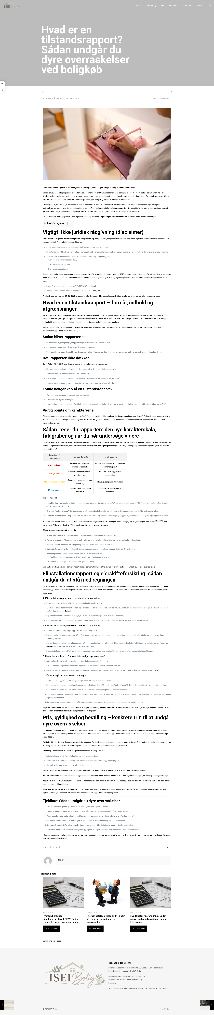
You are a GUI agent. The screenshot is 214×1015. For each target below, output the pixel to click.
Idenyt (155, 670)
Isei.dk (58, 98)
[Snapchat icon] (168, 1009)
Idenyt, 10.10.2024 (98, 734)
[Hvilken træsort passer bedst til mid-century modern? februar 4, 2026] (7, 1005)
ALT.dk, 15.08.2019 (58, 745)
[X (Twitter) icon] (162, 1009)
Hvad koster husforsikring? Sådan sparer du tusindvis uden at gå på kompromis (148, 919)
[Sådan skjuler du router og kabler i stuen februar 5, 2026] (207, 1005)
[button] (2, 87)
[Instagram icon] (165, 1009)
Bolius (122, 446)
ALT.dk (49, 646)
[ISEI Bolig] (11, 5)
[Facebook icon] (160, 1009)
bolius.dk (92, 286)
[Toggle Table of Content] (68, 224)
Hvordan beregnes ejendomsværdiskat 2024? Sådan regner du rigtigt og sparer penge (61, 919)
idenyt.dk (96, 291)
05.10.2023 (73, 331)
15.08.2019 (58, 364)
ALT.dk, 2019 (158, 521)
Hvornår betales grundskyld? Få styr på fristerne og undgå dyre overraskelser (106, 919)
